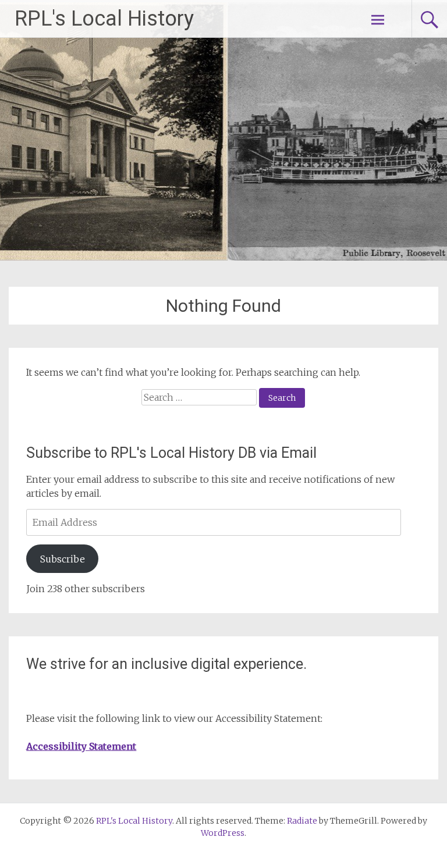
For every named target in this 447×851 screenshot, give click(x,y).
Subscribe (62, 559)
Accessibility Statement (81, 746)
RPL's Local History (104, 18)
